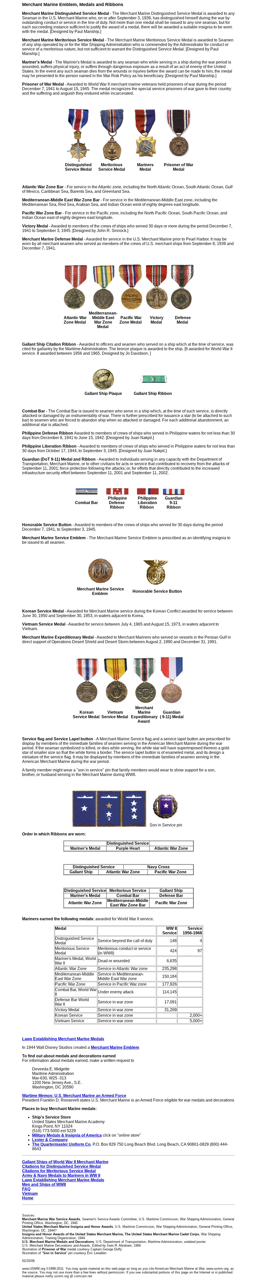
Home (27, 1198)
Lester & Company (50, 1140)
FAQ (26, 1189)
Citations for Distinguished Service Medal (61, 1166)
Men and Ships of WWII (44, 1184)
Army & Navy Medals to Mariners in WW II (61, 1175)
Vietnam (30, 1193)
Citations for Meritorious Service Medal (59, 1171)
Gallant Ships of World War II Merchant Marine (65, 1162)
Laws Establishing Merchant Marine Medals (63, 1180)
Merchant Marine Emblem (115, 1047)
